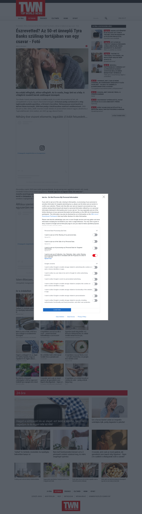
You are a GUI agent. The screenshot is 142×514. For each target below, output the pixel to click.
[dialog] (71, 257)
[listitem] (71, 231)
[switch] (94, 235)
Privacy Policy (82, 316)
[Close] (104, 197)
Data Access (71, 316)
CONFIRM (57, 310)
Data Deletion (60, 316)
